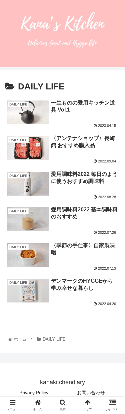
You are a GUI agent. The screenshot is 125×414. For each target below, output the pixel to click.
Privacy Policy (33, 392)
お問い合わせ (91, 392)
